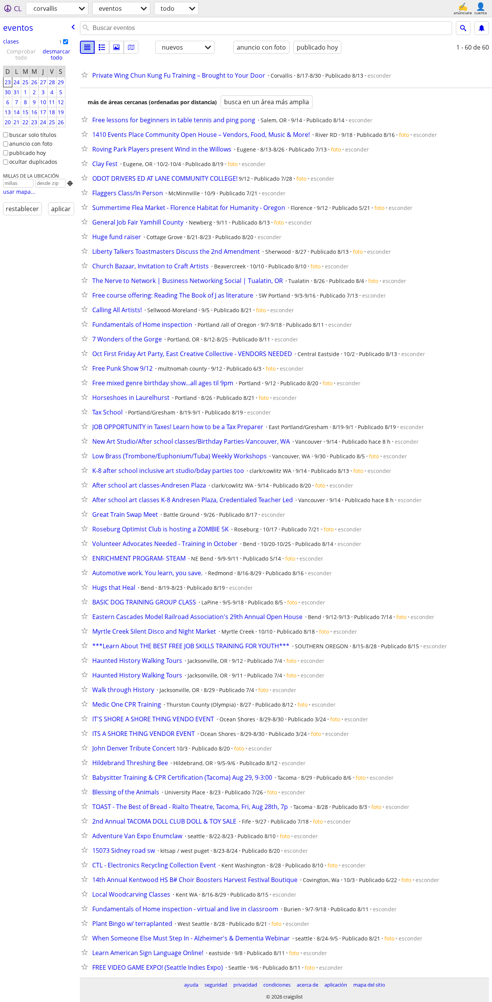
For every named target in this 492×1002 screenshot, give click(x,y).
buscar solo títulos (33, 134)
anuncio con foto (30, 143)
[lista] (87, 47)
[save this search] (481, 28)
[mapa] (131, 47)
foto (404, 134)
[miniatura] (102, 47)
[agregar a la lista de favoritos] (86, 74)
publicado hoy (27, 152)
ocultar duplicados (33, 161)
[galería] (116, 47)
